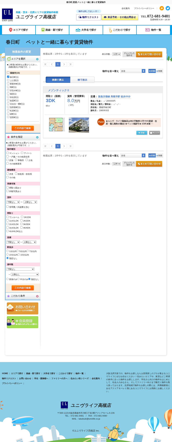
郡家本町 (14, 84)
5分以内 (23, 251)
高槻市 (13, 73)
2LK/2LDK (14, 224)
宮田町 (13, 117)
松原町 (13, 110)
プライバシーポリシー (144, 8)
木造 (11, 174)
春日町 (13, 77)
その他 (12, 177)
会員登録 (22, 322)
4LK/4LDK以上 (16, 231)
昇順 (152, 71)
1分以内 (12, 251)
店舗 (11, 160)
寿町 (12, 87)
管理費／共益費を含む (19, 207)
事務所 (21, 160)
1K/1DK (27, 217)
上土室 (13, 80)
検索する (23, 128)
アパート (28, 153)
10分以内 (13, 255)
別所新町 (14, 107)
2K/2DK (26, 221)
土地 (30, 160)
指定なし (13, 258)
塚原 (12, 94)
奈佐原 (13, 97)
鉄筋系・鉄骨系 (25, 174)
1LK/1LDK (14, 221)
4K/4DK (26, 228)
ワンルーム (14, 217)
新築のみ (13, 279)
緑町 (12, 114)
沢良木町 (14, 90)
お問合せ (22, 308)
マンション (14, 153)
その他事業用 (15, 164)
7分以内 (33, 251)
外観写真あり (15, 191)
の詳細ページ (142, 133)
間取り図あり (15, 188)
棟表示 (82, 80)
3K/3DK (26, 224)
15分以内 (24, 255)
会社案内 (126, 8)
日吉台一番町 (16, 104)
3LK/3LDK (14, 228)
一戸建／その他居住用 (19, 157)
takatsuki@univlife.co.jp (89, 419)
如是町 (13, 100)
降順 (159, 71)
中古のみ (24, 279)
